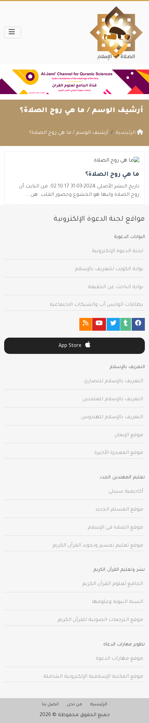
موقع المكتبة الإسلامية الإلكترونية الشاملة (93, 677)
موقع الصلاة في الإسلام (115, 528)
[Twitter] (113, 324)
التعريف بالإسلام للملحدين (112, 399)
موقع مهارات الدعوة (119, 659)
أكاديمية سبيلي (125, 492)
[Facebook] (138, 324)
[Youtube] (99, 324)
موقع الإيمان (128, 435)
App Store (71, 346)
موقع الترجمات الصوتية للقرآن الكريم (100, 620)
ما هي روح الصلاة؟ (112, 175)
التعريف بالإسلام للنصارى (113, 381)
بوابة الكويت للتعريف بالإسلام (109, 269)
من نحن (74, 704)
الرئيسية (98, 704)
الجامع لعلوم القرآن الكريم (112, 584)
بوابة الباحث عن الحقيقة (115, 287)
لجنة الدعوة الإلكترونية (117, 251)
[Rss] (85, 324)
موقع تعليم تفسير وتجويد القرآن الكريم (97, 546)
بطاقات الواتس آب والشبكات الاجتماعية (96, 305)
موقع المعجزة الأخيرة (118, 453)
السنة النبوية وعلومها (117, 602)
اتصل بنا (50, 704)
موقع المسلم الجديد (119, 510)
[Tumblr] (125, 324)
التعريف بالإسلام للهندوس (112, 417)
